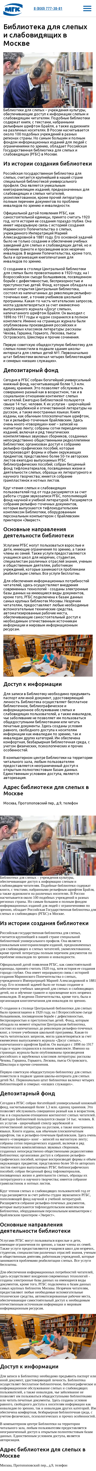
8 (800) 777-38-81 (48, 8)
